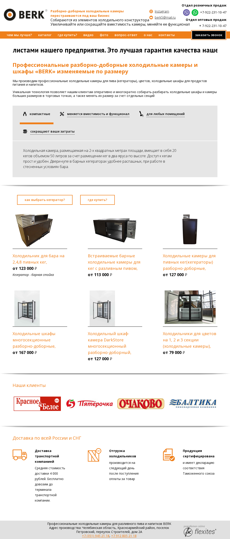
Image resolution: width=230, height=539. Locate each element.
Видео (88, 35)
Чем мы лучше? (19, 35)
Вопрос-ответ (126, 35)
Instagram (162, 11)
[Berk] (25, 15)
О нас (148, 35)
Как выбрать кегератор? (45, 200)
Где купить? (67, 35)
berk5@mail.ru (165, 17)
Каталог (44, 35)
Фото (104, 35)
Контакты (167, 35)
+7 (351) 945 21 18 (95, 536)
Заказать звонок (208, 35)
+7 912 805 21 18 (124, 536)
